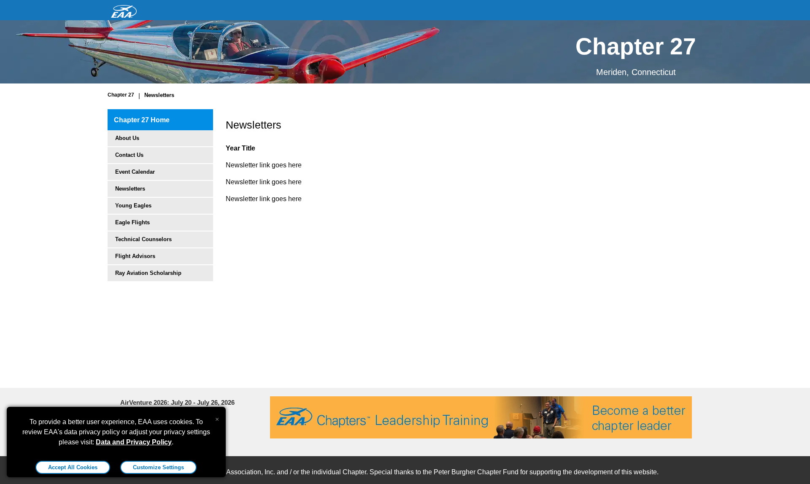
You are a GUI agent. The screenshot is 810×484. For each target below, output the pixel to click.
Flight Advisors (135, 256)
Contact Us (129, 155)
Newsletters (159, 95)
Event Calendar (135, 172)
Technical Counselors (143, 239)
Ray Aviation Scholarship (148, 273)
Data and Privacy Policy (134, 442)
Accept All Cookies (72, 467)
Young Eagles (133, 205)
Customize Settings (158, 467)
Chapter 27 (121, 95)
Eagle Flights (132, 222)
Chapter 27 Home (142, 120)
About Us (127, 138)
